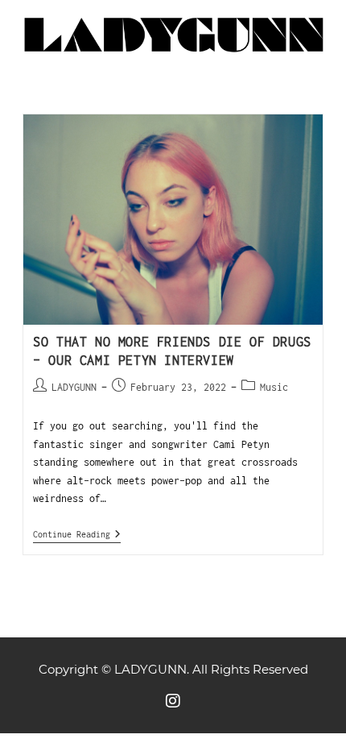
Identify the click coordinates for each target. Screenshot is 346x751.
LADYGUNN (74, 387)
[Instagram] (173, 701)
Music (274, 387)
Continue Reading (77, 534)
